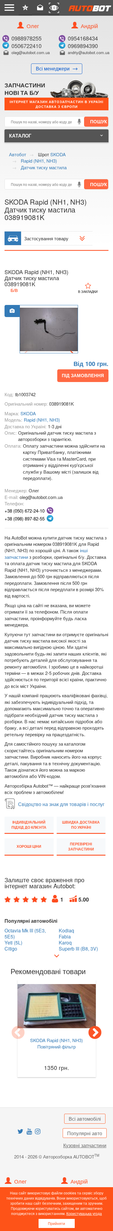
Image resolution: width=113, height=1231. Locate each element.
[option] (49, 329)
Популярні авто (84, 1133)
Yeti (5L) (13, 943)
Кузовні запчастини (84, 1145)
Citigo (11, 949)
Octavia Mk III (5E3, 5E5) (25, 934)
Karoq (65, 943)
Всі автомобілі (85, 1118)
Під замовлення (83, 375)
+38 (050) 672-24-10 (25, 510)
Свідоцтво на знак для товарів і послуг (61, 804)
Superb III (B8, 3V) (78, 949)
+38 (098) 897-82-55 (25, 518)
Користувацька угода (84, 1213)
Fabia (65, 937)
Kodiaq (66, 931)
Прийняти (56, 1223)
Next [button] (94, 1033)
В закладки (88, 291)
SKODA (28, 413)
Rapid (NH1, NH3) (42, 419)
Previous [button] (18, 1033)
